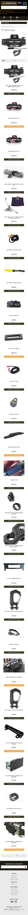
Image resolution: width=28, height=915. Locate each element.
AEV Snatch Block (14, 414)
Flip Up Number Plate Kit (14, 578)
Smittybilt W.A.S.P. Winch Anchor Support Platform (14, 217)
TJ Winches (11, 26)
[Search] (26, 7)
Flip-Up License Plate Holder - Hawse (14, 743)
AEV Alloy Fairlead (14, 348)
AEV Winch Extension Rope (14, 282)
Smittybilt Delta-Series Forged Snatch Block (14, 546)
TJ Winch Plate (14, 480)
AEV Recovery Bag (14, 315)
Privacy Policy (14, 890)
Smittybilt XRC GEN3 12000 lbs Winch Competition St (14, 86)
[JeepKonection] (14, 3)
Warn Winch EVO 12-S (14, 118)
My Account (14, 875)
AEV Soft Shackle (14, 644)
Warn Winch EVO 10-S (14, 151)
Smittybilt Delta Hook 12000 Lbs (14, 710)
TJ (6, 26)
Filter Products (5, 22)
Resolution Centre (14, 879)
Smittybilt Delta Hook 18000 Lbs (14, 611)
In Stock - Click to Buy (14, 93)
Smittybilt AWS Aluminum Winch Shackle (14, 513)
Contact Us (14, 884)
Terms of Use (14, 889)
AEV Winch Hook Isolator (14, 808)
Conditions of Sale (14, 892)
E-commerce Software (12, 910)
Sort (15, 60)
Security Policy (14, 894)
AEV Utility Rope (14, 381)
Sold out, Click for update (14, 126)
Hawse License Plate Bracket (14, 677)
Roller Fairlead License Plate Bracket (14, 776)
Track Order (14, 877)
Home (3, 26)
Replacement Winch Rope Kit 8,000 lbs (14, 185)
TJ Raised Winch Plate (14, 447)
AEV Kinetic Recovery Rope (14, 249)
